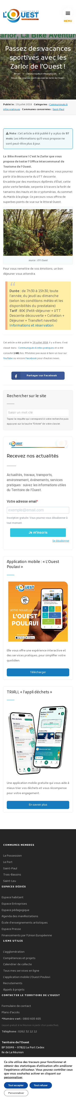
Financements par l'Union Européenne (27, 935)
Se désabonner (60, 540)
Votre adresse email (22, 501)
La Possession (12, 856)
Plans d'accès (11, 1012)
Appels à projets (13, 990)
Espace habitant (12, 897)
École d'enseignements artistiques (25, 923)
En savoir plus (38, 805)
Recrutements (12, 983)
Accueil (17, 74)
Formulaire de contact (16, 1006)
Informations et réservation (32, 326)
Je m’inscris (38, 532)
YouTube (8, 358)
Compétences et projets (19, 958)
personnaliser (13, 1077)
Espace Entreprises (14, 904)
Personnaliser (16, 1093)
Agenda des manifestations (20, 916)
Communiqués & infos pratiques (41, 74)
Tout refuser (41, 1085)
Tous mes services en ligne (21, 971)
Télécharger (38, 672)
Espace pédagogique (15, 910)
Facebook (31, 358)
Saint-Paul (58, 109)
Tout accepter (16, 1085)
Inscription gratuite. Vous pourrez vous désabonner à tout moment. (37, 520)
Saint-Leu (9, 881)
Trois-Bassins (12, 875)
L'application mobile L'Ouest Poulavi (26, 977)
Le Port (7, 862)
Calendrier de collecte (17, 964)
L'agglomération (13, 952)
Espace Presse (11, 929)
